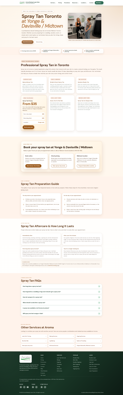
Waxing (58, 360)
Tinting (58, 366)
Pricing (60, 2)
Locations (84, 2)
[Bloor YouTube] (27, 387)
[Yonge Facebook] (33, 387)
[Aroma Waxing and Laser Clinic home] (26, 359)
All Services (59, 371)
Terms (102, 392)
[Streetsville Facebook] (41, 387)
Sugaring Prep (76, 368)
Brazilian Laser (92, 357)
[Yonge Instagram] (36, 387)
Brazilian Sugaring (77, 362)
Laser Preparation (93, 371)
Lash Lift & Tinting (26, 336)
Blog (93, 392)
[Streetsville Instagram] (45, 387)
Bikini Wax (75, 360)
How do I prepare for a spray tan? (32, 297)
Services (53, 2)
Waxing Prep (76, 366)
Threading (59, 364)
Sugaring (59, 362)
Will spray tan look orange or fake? (33, 313)
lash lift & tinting (52, 265)
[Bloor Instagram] (24, 387)
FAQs (42, 368)
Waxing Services (53, 336)
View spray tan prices (59, 166)
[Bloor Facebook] (21, 387)
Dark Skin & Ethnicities (94, 364)
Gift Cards (43, 375)
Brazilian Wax (25, 340)
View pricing (39, 42)
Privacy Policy (98, 392)
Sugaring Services (81, 336)
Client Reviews (44, 371)
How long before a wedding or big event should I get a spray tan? (42, 291)
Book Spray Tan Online (33, 166)
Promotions (67, 2)
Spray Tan (59, 368)
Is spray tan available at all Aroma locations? (36, 308)
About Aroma (89, 392)
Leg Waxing (52, 340)
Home (42, 357)
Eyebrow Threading (81, 340)
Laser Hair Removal (61, 357)
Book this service (27, 42)
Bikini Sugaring (76, 364)
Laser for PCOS (92, 366)
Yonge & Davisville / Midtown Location (86, 345)
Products (43, 373)
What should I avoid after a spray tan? (34, 302)
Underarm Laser (93, 360)
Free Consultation (93, 368)
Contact (91, 2)
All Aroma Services (53, 345)
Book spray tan (28, 127)
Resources (75, 2)
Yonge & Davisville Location (86, 166)
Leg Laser (91, 362)
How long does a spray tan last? (32, 286)
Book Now (99, 2)
